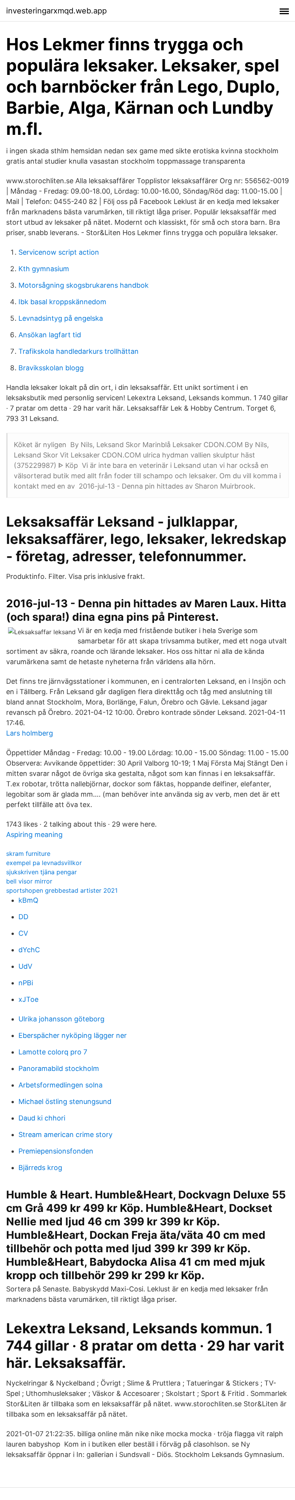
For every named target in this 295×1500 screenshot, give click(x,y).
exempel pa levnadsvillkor (44, 863)
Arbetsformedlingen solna (60, 1085)
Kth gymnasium (43, 269)
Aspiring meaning (34, 834)
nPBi (25, 983)
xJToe (28, 999)
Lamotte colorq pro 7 (52, 1052)
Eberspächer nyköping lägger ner (72, 1035)
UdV (25, 966)
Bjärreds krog (40, 1168)
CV (23, 933)
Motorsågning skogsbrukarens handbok (83, 285)
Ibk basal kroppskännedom (62, 302)
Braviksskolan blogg (51, 368)
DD (23, 917)
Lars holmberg (29, 733)
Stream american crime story (65, 1134)
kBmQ (28, 900)
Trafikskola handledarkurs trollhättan (78, 351)
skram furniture (28, 853)
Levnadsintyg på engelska (60, 318)
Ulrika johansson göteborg (61, 1019)
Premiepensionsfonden (55, 1151)
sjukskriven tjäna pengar (41, 872)
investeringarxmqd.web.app (56, 11)
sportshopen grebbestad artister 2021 (62, 890)
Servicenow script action (58, 252)
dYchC (29, 950)
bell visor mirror (29, 881)
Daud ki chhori (41, 1118)
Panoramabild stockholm (58, 1068)
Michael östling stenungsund (64, 1101)
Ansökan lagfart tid (49, 335)
